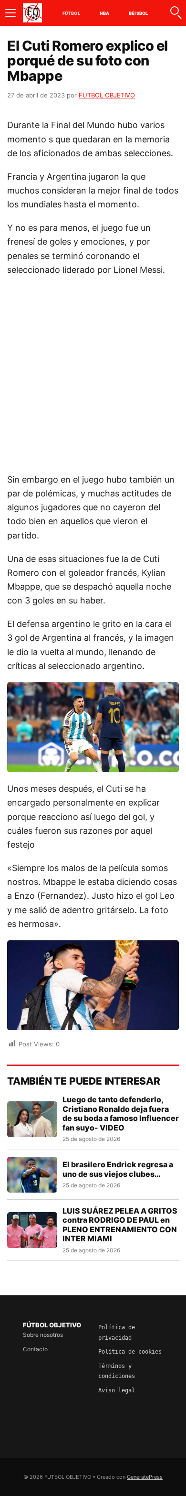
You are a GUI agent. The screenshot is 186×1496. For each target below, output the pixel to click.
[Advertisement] (93, 379)
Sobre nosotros (43, 1334)
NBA (104, 13)
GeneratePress (145, 1477)
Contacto (35, 1349)
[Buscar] (175, 12)
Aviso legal (116, 1390)
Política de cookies (130, 1351)
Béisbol (138, 13)
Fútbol (71, 13)
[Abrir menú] (10, 12)
